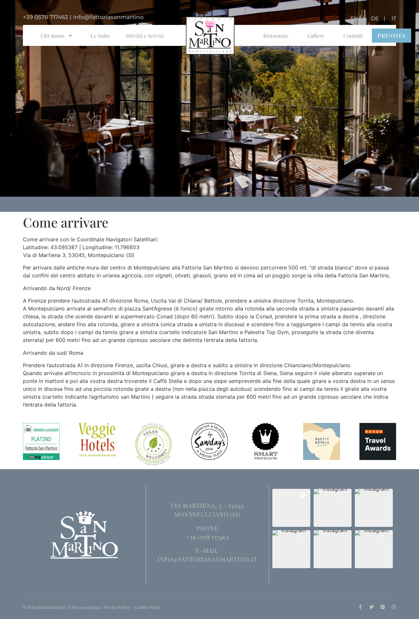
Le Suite (100, 35)
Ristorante (275, 35)
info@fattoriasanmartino (108, 17)
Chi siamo (52, 35)
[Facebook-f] (360, 607)
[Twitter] (371, 607)
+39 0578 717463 (45, 17)
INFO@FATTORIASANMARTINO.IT (207, 559)
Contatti (353, 35)
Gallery (315, 35)
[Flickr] (382, 607)
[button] (291, 508)
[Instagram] (394, 607)
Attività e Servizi (144, 35)
